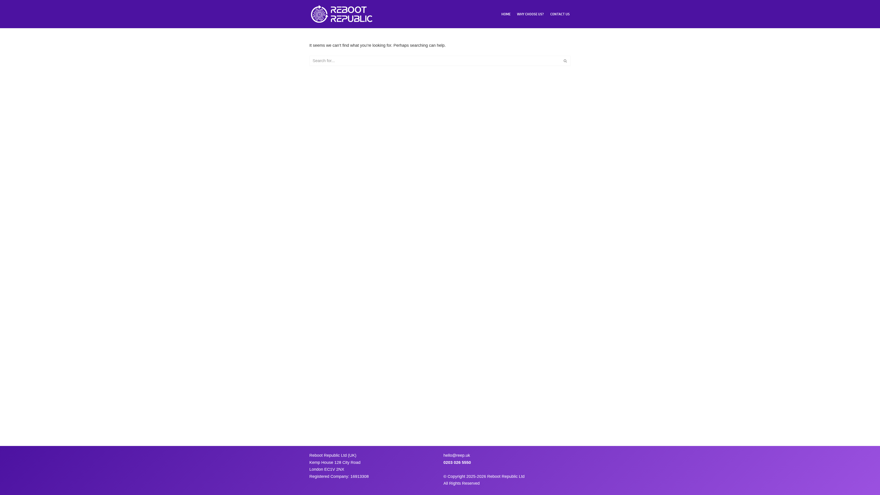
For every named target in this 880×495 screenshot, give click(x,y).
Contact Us (560, 14)
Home (506, 14)
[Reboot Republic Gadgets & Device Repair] (342, 14)
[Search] (565, 61)
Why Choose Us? (530, 14)
